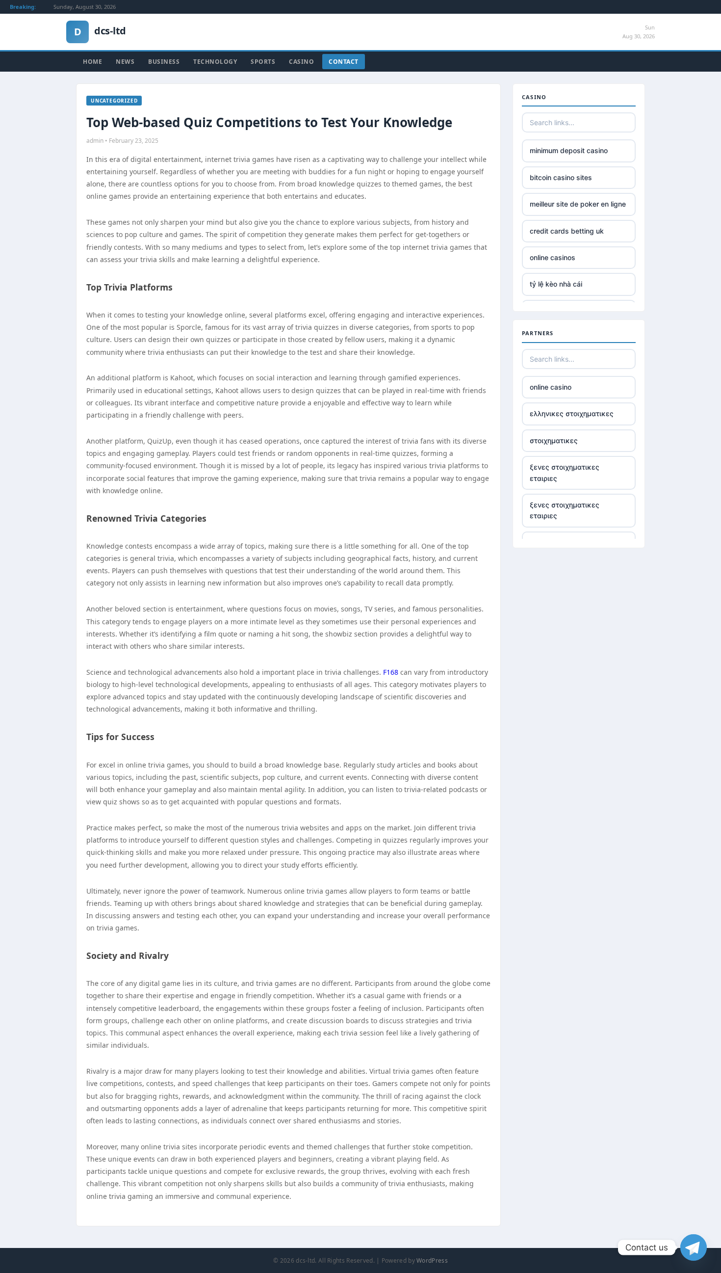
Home (92, 61)
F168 (390, 672)
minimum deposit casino (569, 150)
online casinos (552, 257)
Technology (215, 61)
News (125, 61)
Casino (301, 61)
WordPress (432, 1260)
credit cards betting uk (567, 231)
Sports (263, 61)
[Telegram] (693, 1247)
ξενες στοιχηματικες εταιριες (564, 472)
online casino (550, 387)
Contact (344, 61)
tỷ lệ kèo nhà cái (556, 284)
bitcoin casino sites (561, 177)
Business (164, 61)
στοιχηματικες (554, 440)
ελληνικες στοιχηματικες (572, 413)
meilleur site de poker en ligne (578, 204)
